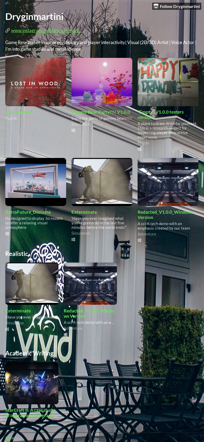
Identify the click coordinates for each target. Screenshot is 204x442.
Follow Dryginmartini (180, 6)
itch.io (9, 437)
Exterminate (84, 212)
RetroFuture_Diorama (28, 212)
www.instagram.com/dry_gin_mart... (46, 30)
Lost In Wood (18, 112)
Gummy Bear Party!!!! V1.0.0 (100, 112)
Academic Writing (29, 353)
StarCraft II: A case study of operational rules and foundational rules (30, 415)
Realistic (16, 253)
